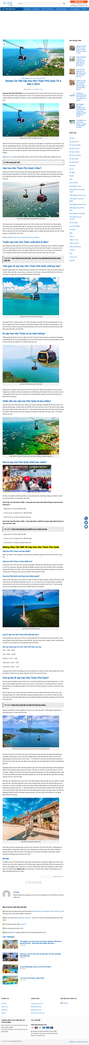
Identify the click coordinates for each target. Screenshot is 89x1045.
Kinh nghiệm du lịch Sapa (77, 213)
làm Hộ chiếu (73, 223)
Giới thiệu (4, 1003)
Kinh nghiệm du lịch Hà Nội (77, 204)
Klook (22, 918)
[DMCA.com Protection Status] (79, 1042)
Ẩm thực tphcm (74, 162)
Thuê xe (83, 9)
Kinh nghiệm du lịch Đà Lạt (77, 195)
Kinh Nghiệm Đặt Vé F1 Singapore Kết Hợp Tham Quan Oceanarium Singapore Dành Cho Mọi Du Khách (81, 110)
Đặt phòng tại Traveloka (41, 911)
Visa (70, 253)
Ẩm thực (72, 138)
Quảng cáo (4, 1010)
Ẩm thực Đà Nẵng (74, 145)
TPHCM (71, 250)
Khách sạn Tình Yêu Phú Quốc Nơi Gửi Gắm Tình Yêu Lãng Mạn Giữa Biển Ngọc (40, 955)
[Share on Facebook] (26, 882)
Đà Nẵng (72, 172)
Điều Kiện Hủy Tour (36, 1010)
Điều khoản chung (36, 1007)
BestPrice (28, 918)
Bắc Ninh (72, 165)
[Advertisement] (44, 24)
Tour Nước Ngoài (61, 9)
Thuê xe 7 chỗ (73, 240)
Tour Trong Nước (47, 9)
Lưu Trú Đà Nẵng (74, 226)
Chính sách (4, 1007)
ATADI (21, 928)
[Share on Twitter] (30, 882)
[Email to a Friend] (33, 882)
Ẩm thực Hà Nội (74, 148)
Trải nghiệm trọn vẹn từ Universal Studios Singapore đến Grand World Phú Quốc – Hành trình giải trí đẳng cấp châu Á (40, 942)
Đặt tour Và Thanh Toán (38, 1013)
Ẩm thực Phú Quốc (75, 155)
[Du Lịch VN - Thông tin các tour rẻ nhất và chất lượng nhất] (8, 3)
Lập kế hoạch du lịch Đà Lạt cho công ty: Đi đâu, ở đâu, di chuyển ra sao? (81, 49)
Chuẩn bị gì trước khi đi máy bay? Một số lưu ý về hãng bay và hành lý (81, 96)
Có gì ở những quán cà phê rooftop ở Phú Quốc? (35, 967)
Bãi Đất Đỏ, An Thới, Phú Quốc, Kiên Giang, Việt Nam (23, 237)
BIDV (14, 932)
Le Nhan (40, 89)
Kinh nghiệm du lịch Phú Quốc (30, 78)
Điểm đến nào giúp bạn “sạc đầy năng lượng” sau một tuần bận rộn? (81, 73)
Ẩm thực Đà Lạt (74, 141)
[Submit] (64, 3)
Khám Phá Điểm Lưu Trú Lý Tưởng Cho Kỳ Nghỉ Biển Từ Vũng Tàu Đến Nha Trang (81, 61)
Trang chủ (27, 9)
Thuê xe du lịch (74, 243)
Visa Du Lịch (73, 257)
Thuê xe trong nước (75, 246)
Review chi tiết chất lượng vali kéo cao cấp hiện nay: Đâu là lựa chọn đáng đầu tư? (81, 85)
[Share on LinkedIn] (39, 882)
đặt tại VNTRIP (54, 911)
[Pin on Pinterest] (36, 882)
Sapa (70, 233)
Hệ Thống (36, 9)
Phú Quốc (42, 78)
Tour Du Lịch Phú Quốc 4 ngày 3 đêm (32, 978)
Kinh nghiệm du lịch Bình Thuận (76, 191)
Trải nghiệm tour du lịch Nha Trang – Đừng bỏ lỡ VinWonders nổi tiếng (81, 124)
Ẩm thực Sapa (73, 159)
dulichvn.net (9, 157)
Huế (70, 179)
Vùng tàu (72, 260)
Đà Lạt (71, 169)
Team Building (74, 9)
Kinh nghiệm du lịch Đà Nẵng (76, 200)
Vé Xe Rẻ (23, 924)
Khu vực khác (73, 183)
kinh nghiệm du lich (75, 186)
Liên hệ (3, 1013)
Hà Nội (71, 176)
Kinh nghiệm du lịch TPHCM (75, 218)
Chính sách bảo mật (36, 1003)
